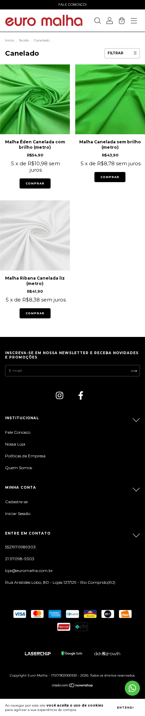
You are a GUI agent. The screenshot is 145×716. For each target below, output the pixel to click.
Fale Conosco (17, 432)
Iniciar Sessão (17, 513)
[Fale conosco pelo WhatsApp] (132, 688)
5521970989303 (20, 546)
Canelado (42, 40)
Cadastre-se (16, 501)
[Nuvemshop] (73, 686)
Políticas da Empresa (25, 455)
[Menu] (133, 21)
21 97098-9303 (19, 558)
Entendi (125, 707)
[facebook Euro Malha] (80, 396)
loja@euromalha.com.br (29, 570)
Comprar (35, 183)
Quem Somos (18, 467)
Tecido (24, 40)
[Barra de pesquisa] (97, 21)
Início (9, 40)
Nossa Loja (15, 444)
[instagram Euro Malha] (60, 396)
